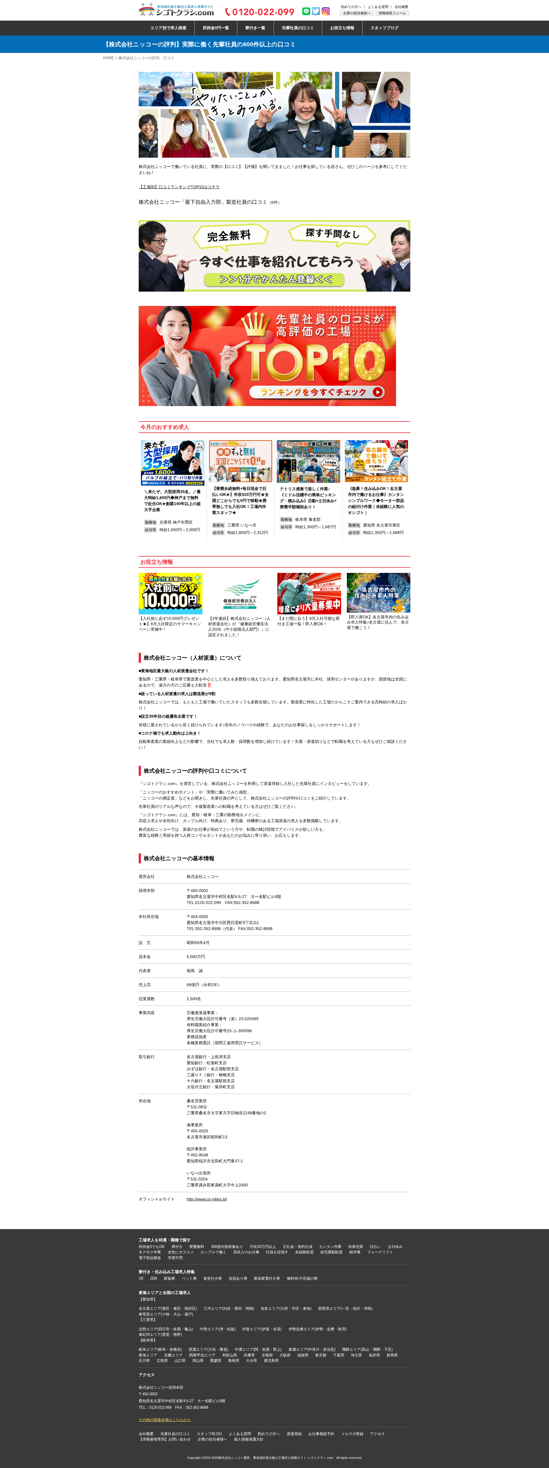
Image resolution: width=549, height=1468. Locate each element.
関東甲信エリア (202, 1355)
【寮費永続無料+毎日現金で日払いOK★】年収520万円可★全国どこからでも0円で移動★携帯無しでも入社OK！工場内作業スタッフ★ (240, 500)
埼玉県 (356, 1355)
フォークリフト (380, 1252)
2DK (153, 1278)
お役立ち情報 (342, 27)
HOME (108, 58)
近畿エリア (173, 1355)
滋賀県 (303, 1355)
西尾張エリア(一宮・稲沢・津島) (345, 1308)
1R (141, 1278)
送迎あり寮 (238, 1278)
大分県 (251, 1360)
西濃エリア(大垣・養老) (208, 1349)
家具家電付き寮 (267, 1278)
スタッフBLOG (209, 1434)
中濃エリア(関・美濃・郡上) (258, 1349)
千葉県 (338, 1355)
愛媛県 (215, 1360)
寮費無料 (196, 1247)
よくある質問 (378, 7)
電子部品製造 (150, 1258)
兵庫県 (249, 1355)
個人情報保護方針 (249, 1439)
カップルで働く (213, 1252)
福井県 (374, 1355)
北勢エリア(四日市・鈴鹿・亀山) (166, 1329)
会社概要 (401, 7)
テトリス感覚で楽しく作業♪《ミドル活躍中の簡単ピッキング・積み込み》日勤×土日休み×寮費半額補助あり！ (308, 497)
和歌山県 (229, 1355)
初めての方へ (351, 7)
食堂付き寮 (212, 1278)
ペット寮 (189, 1278)
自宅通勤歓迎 (331, 1252)
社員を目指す (277, 1252)
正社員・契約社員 (298, 1247)
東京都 (320, 1355)
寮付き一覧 (255, 27)
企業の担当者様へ (357, 13)
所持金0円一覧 (216, 27)
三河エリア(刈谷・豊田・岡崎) (229, 1308)
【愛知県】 (148, 1299)
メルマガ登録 (352, 1434)
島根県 (233, 1360)
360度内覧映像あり (227, 1247)
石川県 (144, 1360)
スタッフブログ (385, 27)
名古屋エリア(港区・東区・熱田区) (168, 1308)
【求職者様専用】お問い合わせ (165, 1439)
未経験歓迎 (304, 1252)
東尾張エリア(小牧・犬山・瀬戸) (166, 1314)
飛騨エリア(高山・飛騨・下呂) (367, 1349)
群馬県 (392, 1355)
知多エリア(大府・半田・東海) (286, 1308)
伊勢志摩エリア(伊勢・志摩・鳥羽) (318, 1329)
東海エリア (148, 1355)
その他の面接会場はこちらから (165, 1420)
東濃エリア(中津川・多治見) (312, 1349)
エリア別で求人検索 (168, 27)
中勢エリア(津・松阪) (218, 1329)
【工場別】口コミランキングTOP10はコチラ (179, 187)
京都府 (267, 1355)
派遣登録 (294, 1434)
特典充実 (355, 1247)
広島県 (162, 1360)
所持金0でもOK (152, 1247)
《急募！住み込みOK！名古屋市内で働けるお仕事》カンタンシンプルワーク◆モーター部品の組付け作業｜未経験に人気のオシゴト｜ (376, 500)
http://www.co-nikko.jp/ (207, 1199)
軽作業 (355, 1252)
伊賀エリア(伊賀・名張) (262, 1329)
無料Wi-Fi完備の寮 (302, 1278)
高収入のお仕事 (246, 1252)
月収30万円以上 (263, 1247)
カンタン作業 (330, 1247)
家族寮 (169, 1278)
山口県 (180, 1360)
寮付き (177, 1247)
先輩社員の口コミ (298, 27)
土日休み (395, 1247)
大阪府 (285, 1355)
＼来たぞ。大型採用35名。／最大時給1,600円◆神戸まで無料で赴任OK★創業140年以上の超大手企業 (172, 500)
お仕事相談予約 (321, 1434)
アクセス (377, 1434)
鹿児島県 (271, 1360)
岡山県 (198, 1360)
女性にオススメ (181, 1252)
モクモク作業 (150, 1252)
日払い (375, 1247)
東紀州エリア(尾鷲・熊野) (160, 1334)
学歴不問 (175, 1258)
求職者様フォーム (392, 13)
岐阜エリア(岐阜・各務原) (160, 1349)
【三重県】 (148, 1319)
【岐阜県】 (148, 1340)
